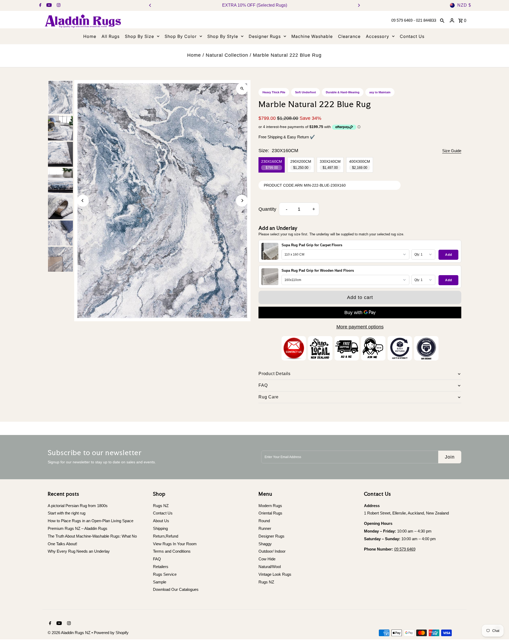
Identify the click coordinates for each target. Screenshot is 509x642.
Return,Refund (165, 536)
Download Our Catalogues (176, 589)
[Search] (442, 20)
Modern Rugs (270, 505)
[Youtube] (48, 5)
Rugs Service (165, 574)
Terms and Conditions (172, 551)
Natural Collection (227, 55)
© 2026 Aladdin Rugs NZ (69, 632)
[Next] (359, 5)
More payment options (360, 326)
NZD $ (464, 5)
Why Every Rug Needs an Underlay (79, 551)
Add (448, 255)
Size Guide (451, 150)
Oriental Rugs (270, 513)
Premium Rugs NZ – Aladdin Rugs (77, 528)
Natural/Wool (269, 566)
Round (264, 520)
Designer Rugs (271, 536)
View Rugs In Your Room (175, 544)
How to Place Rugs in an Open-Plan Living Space (90, 520)
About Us (161, 520)
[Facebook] (39, 5)
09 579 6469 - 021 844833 (413, 20)
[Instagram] (57, 5)
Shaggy (265, 544)
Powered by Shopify (111, 632)
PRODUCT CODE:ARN (283, 185)
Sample (159, 582)
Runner (264, 528)
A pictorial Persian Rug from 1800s (78, 505)
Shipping (160, 528)
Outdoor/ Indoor (272, 551)
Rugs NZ (161, 505)
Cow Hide (266, 559)
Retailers (160, 566)
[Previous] (150, 5)
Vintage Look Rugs (274, 574)
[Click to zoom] (242, 89)
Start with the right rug (66, 513)
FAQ (157, 559)
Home (194, 55)
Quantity (267, 209)
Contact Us (163, 513)
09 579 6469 (404, 549)
